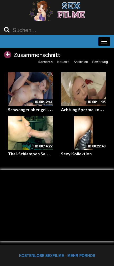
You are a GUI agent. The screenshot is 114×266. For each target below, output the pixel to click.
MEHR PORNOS (81, 255)
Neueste (63, 61)
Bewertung (100, 61)
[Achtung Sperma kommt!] (83, 89)
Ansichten (81, 61)
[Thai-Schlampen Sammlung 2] (30, 133)
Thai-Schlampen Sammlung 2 (36, 153)
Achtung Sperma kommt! (85, 109)
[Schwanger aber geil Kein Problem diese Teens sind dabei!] (30, 89)
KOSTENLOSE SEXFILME (41, 255)
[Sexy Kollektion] (83, 133)
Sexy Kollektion (76, 153)
